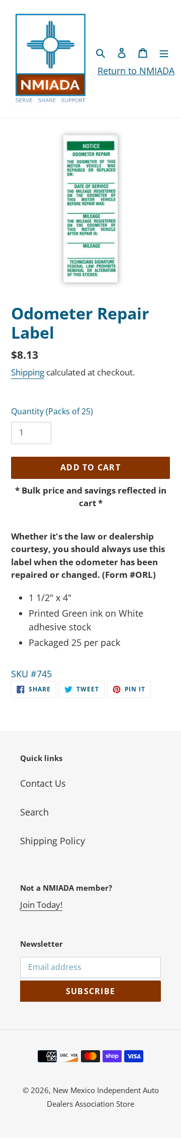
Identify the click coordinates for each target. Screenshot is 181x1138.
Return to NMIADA (136, 71)
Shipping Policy (52, 841)
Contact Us (43, 783)
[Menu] (163, 52)
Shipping (27, 372)
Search (34, 812)
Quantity (52, 411)
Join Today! (41, 904)
